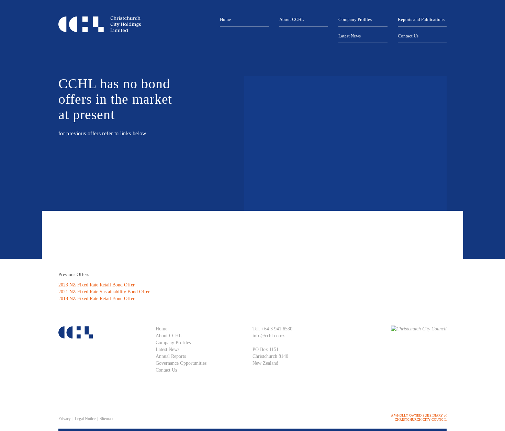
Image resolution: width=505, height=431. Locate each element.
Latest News (349, 35)
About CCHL (291, 19)
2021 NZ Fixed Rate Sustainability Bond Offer (104, 291)
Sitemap (106, 418)
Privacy (64, 418)
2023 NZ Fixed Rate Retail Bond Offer (96, 284)
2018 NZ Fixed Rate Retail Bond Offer (96, 298)
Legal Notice (85, 418)
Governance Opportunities (181, 363)
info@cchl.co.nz (268, 335)
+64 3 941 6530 (276, 328)
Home (225, 19)
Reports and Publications (421, 19)
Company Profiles (355, 19)
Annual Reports (171, 356)
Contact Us (408, 35)
